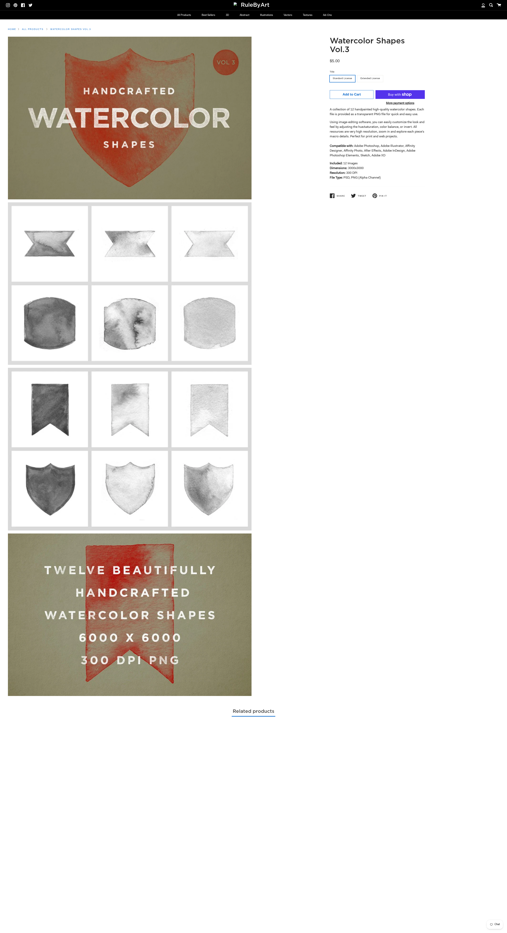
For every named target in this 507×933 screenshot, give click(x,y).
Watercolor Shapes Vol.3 (70, 29)
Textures (307, 15)
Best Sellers (208, 15)
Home (12, 29)
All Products (184, 15)
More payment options (400, 103)
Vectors (288, 15)
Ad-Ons (327, 15)
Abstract (244, 15)
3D (227, 15)
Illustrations (266, 15)
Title (332, 72)
